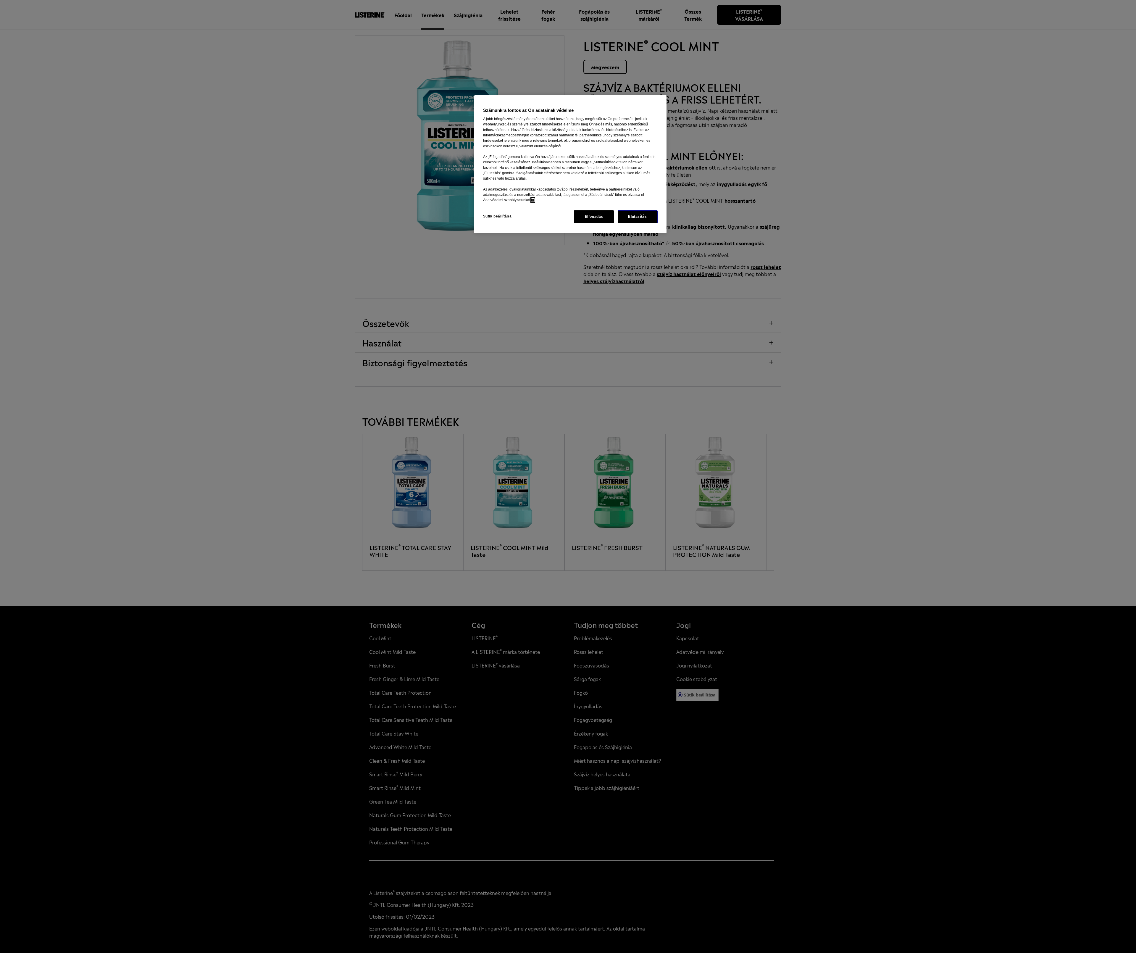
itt (532, 200)
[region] (570, 164)
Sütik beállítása (497, 216)
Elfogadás (594, 217)
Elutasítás (637, 217)
